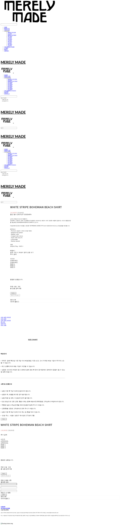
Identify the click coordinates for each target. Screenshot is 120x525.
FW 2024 (10, 39)
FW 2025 (10, 36)
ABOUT (6, 49)
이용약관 (3, 506)
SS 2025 (10, 37)
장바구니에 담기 (5, 475)
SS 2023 (10, 43)
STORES (6, 48)
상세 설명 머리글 (6, 317)
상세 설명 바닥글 (6, 320)
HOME (5, 27)
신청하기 (3, 494)
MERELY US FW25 (12, 35)
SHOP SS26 (7, 29)
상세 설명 (3, 319)
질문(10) (3, 323)
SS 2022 (10, 45)
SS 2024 (10, 40)
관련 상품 (3, 325)
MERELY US (7, 28)
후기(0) (3, 322)
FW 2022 (10, 44)
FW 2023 (10, 41)
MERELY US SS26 (12, 32)
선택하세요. (14, 260)
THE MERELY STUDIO (9, 47)
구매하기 (3, 419)
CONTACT (6, 51)
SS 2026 (10, 33)
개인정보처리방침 (5, 508)
